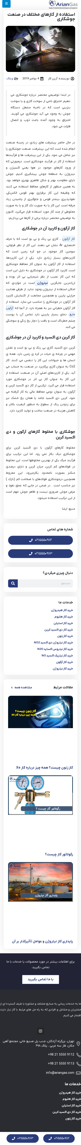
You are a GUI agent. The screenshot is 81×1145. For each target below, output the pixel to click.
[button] (21, 687)
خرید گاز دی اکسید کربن (58, 630)
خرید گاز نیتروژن (63, 669)
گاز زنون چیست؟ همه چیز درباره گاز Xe (44, 767)
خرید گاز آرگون (64, 662)
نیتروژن (41, 283)
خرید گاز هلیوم (63, 617)
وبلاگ (10, 78)
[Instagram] (40, 1031)
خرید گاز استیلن (63, 623)
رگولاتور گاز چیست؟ (59, 854)
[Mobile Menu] (6, 4)
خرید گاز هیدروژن (62, 610)
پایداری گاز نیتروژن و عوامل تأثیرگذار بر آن (42, 941)
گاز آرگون (68, 239)
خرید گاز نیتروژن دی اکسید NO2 (53, 643)
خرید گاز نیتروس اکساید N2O (55, 649)
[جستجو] (13, 583)
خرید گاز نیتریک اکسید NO (57, 656)
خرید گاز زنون (65, 636)
